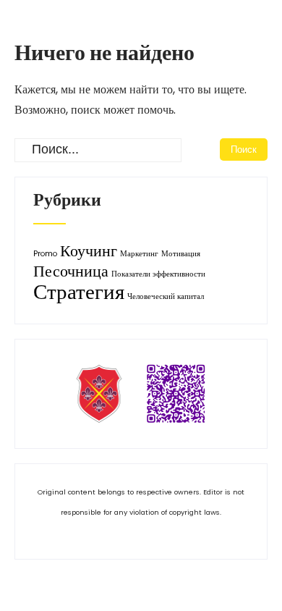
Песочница (70, 271)
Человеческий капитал (165, 296)
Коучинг (88, 251)
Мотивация (180, 253)
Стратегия (78, 291)
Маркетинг (139, 253)
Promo (45, 253)
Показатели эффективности (158, 274)
